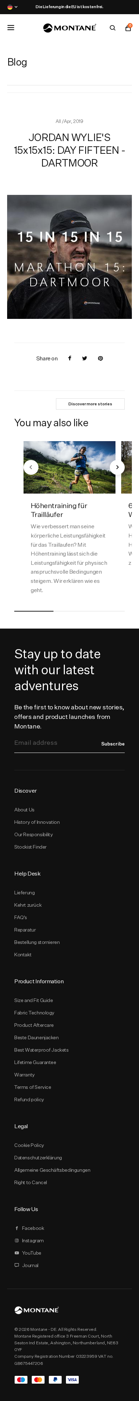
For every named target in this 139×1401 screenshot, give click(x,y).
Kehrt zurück (27, 905)
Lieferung (24, 892)
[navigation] (31, 467)
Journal (30, 1265)
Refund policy (29, 1099)
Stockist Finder (30, 847)
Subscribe (113, 744)
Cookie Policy (29, 1145)
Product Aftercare (34, 1025)
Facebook (33, 1228)
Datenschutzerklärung (38, 1157)
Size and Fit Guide (33, 1000)
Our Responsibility (33, 834)
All (58, 121)
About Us (24, 809)
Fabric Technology (34, 1012)
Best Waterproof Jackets (41, 1050)
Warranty (24, 1075)
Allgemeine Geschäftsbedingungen (52, 1170)
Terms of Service (32, 1087)
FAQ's (20, 917)
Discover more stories (90, 403)
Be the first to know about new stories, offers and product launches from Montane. (69, 716)
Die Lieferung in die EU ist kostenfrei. (69, 6)
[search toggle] (112, 28)
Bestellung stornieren (37, 942)
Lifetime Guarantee (35, 1062)
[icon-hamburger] (10, 27)
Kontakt (22, 954)
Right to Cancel (30, 1182)
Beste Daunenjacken (36, 1037)
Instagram (33, 1240)
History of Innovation (37, 822)
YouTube (31, 1253)
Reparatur (25, 930)
